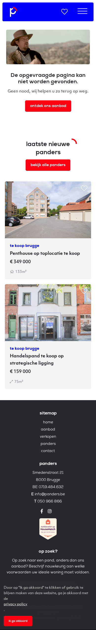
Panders (48, 444)
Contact (48, 451)
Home (48, 422)
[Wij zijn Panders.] (13, 12)
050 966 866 (49, 501)
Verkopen (48, 437)
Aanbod (48, 430)
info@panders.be (50, 494)
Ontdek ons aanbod (48, 106)
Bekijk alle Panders (48, 165)
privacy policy (15, 603)
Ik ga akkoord (18, 621)
